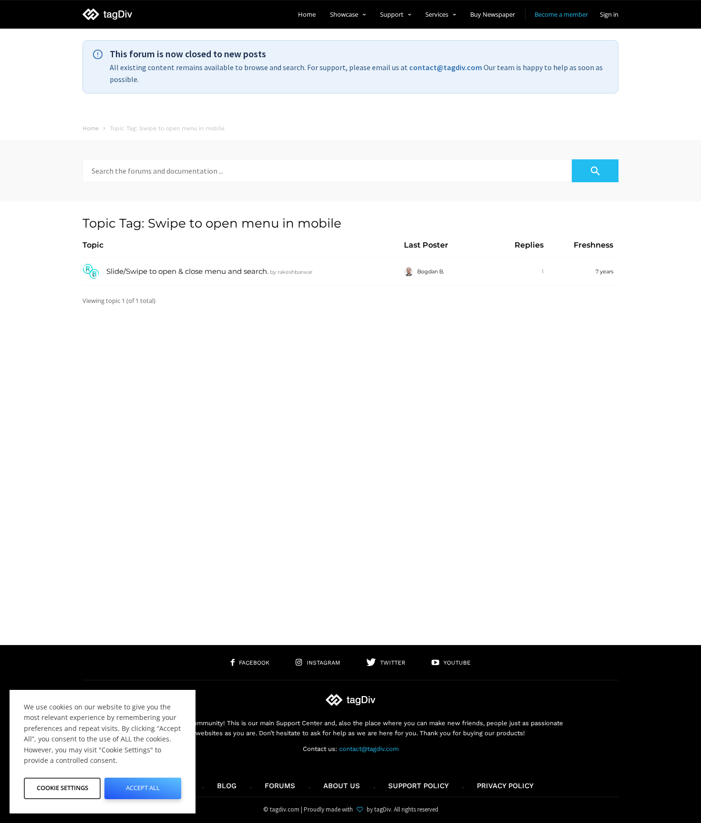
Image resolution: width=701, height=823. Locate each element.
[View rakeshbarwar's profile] (90, 277)
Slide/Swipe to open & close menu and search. (187, 271)
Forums (280, 785)
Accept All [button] (143, 787)
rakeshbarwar (295, 272)
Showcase (344, 14)
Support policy (418, 785)
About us (341, 785)
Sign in (609, 14)
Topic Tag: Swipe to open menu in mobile (211, 223)
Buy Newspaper (492, 14)
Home (307, 14)
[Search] (595, 170)
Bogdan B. (430, 271)
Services (436, 14)
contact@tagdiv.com (445, 67)
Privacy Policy (505, 785)
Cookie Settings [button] (62, 787)
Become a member (561, 14)
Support (391, 14)
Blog (227, 785)
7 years (604, 271)
